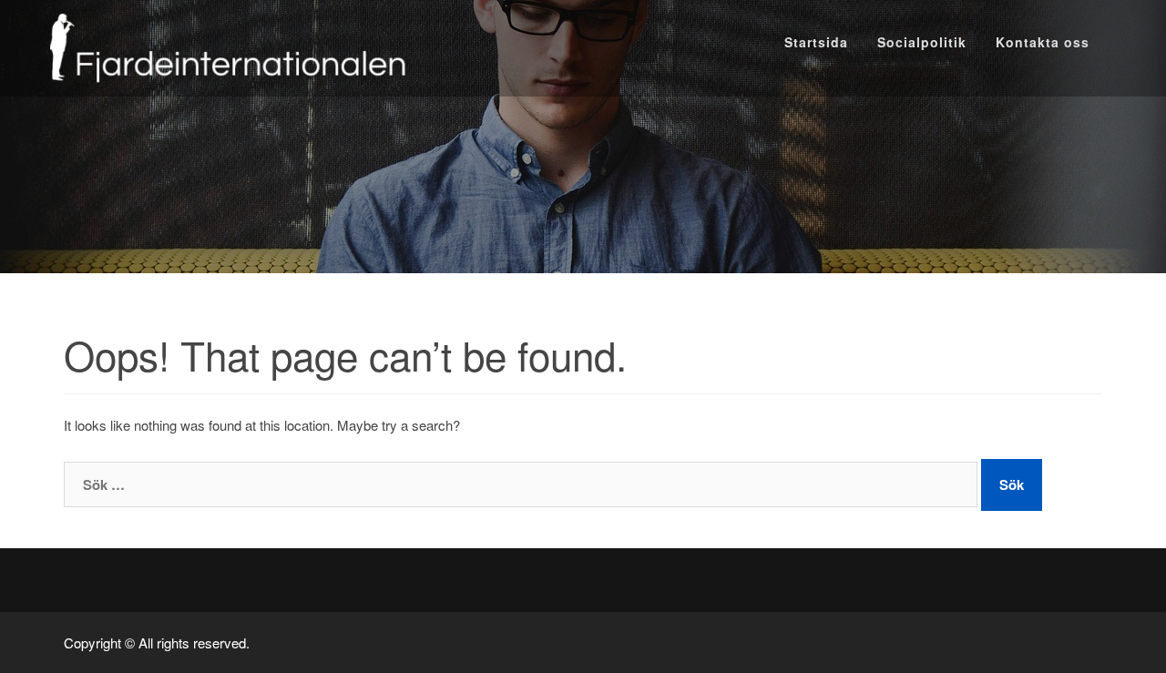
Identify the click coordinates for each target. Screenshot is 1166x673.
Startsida (816, 42)
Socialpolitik (922, 42)
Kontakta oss (1042, 42)
